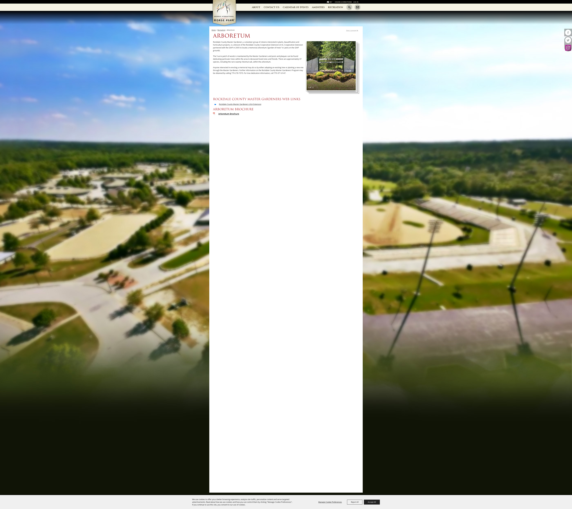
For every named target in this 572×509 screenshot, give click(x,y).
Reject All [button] (355, 502)
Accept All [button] (372, 502)
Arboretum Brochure (228, 113)
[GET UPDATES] (357, 7)
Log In (355, 2)
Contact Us (271, 7)
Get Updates (357, 7)
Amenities (318, 7)
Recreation (335, 7)
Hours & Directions (343, 2)
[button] (331, 66)
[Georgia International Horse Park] (229, 18)
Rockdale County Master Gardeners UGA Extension (240, 104)
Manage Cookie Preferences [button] (330, 502)
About (256, 7)
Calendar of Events (295, 7)
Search (349, 7)
